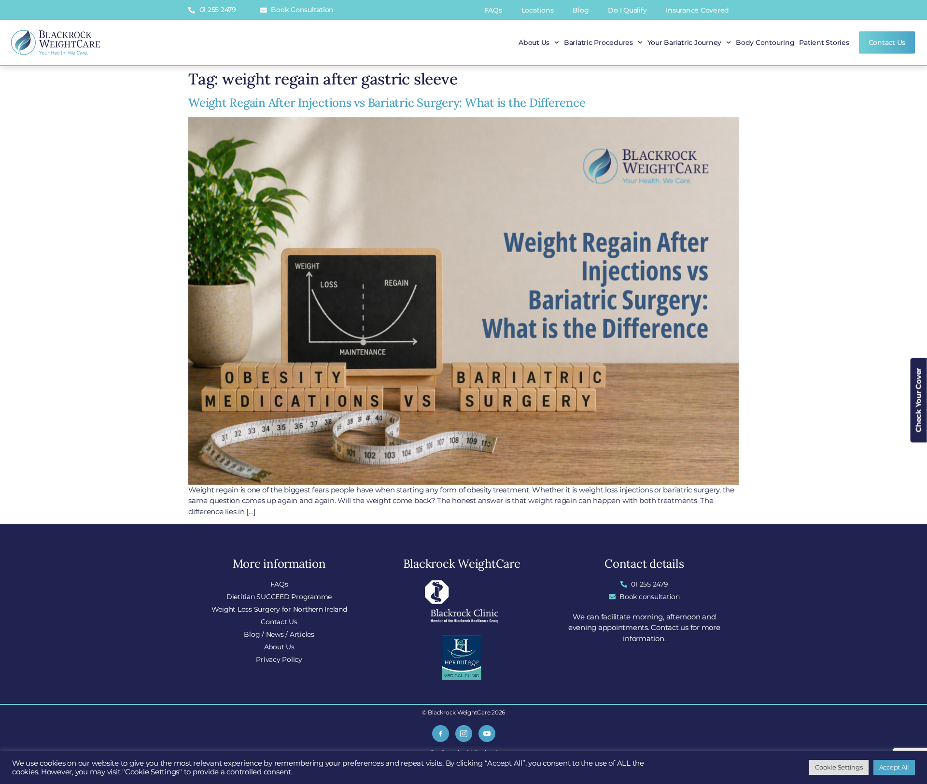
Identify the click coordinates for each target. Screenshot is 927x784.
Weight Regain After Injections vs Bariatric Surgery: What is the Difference (386, 102)
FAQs (493, 10)
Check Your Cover (918, 400)
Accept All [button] (894, 767)
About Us (534, 42)
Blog (581, 10)
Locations (537, 10)
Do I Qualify (627, 10)
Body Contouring (765, 42)
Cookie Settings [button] (838, 767)
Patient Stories (824, 42)
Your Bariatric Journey (684, 42)
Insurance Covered (697, 10)
